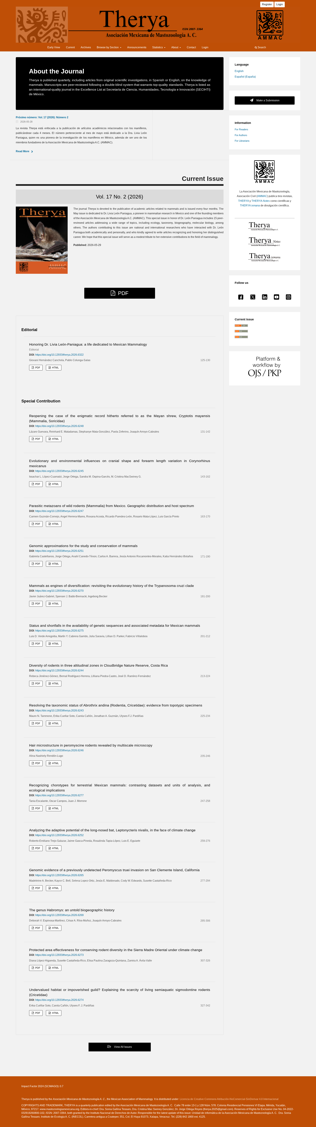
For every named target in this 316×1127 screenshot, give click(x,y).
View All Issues (122, 1046)
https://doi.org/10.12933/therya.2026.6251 (59, 550)
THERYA (243, 200)
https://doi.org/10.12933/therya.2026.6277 (59, 795)
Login (205, 47)
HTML (55, 367)
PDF (123, 293)
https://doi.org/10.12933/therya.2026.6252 (59, 835)
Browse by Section (108, 47)
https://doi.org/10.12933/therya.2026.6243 (59, 710)
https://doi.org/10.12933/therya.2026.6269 (59, 915)
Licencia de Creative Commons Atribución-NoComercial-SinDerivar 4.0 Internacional (229, 1099)
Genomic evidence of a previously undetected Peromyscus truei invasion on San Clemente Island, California (114, 870)
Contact (191, 47)
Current (70, 47)
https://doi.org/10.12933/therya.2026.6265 (59, 875)
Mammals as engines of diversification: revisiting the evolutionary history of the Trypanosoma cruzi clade (111, 586)
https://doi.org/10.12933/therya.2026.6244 (59, 670)
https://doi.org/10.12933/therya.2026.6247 (59, 511)
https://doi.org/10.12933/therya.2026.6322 (59, 354)
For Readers (241, 129)
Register (267, 4)
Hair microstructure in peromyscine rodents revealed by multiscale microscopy (90, 745)
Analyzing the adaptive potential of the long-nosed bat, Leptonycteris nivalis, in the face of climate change (112, 830)
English (239, 71)
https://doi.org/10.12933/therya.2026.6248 (59, 426)
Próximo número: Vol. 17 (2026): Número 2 (42, 117)
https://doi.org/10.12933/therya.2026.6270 (59, 590)
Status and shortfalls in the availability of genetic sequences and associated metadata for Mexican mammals (114, 625)
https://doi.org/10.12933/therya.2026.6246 (59, 750)
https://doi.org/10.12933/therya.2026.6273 (59, 955)
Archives (86, 47)
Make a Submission (267, 100)
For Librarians (242, 141)
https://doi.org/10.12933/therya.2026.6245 (59, 471)
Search (261, 47)
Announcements (136, 47)
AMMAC (262, 196)
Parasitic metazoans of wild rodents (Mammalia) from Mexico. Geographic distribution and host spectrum (111, 506)
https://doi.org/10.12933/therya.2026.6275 (59, 630)
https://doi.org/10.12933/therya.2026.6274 (59, 1000)
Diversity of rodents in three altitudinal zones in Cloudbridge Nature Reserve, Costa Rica (98, 665)
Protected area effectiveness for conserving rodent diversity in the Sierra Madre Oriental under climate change (115, 950)
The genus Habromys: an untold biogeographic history (72, 910)
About (175, 47)
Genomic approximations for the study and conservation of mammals (83, 546)
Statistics (157, 47)
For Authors (241, 135)
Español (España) (245, 76)
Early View (53, 47)
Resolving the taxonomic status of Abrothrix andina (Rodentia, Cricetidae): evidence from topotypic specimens (115, 705)
